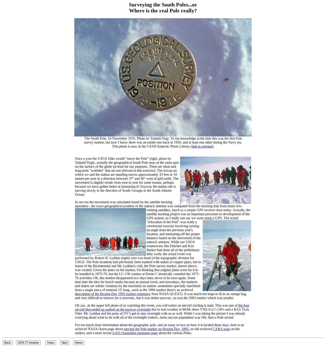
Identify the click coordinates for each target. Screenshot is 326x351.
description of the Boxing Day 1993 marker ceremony (113, 294)
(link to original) (202, 146)
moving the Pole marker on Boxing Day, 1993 (156, 329)
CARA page (221, 329)
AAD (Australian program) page (135, 333)
